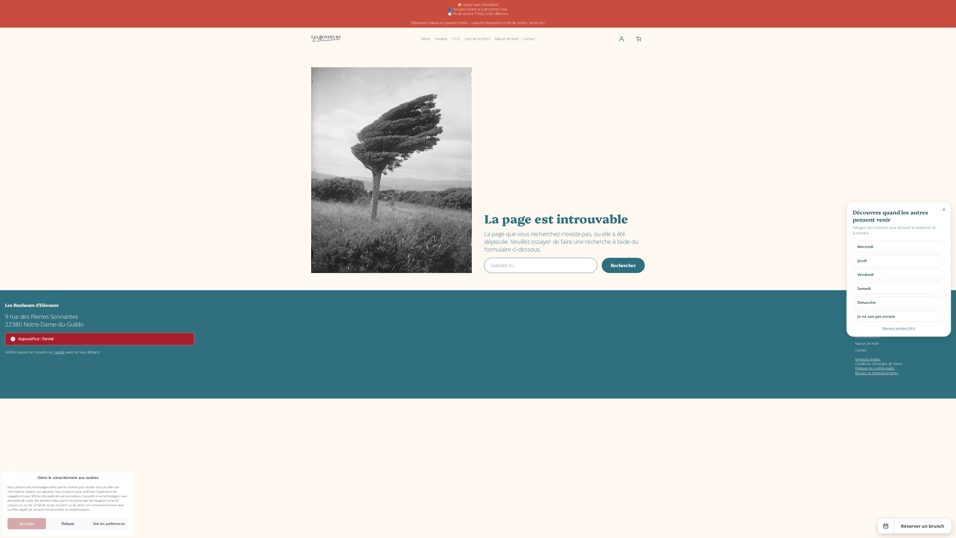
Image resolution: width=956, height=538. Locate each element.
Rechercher (623, 265)
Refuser (67, 524)
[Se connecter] (621, 39)
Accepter (26, 524)
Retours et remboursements (876, 373)
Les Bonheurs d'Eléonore (32, 305)
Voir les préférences (109, 524)
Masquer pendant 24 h (899, 328)
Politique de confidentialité (875, 368)
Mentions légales (868, 359)
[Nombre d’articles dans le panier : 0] (638, 39)
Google (59, 352)
